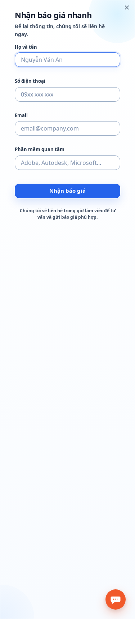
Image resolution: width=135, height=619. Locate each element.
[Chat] (115, 599)
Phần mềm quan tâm (39, 149)
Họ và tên (26, 47)
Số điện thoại (30, 81)
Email (21, 115)
